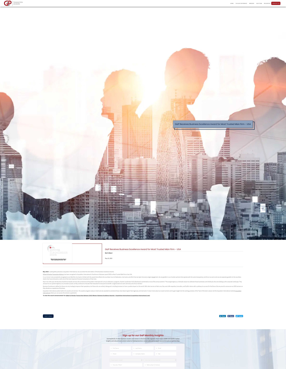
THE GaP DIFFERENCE (241, 3)
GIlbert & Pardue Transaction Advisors (53, 274)
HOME (232, 3)
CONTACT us (276, 3)
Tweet (239, 316)
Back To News (48, 316)
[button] (251, 3)
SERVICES (251, 3)
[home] (13, 3)
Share (222, 316)
